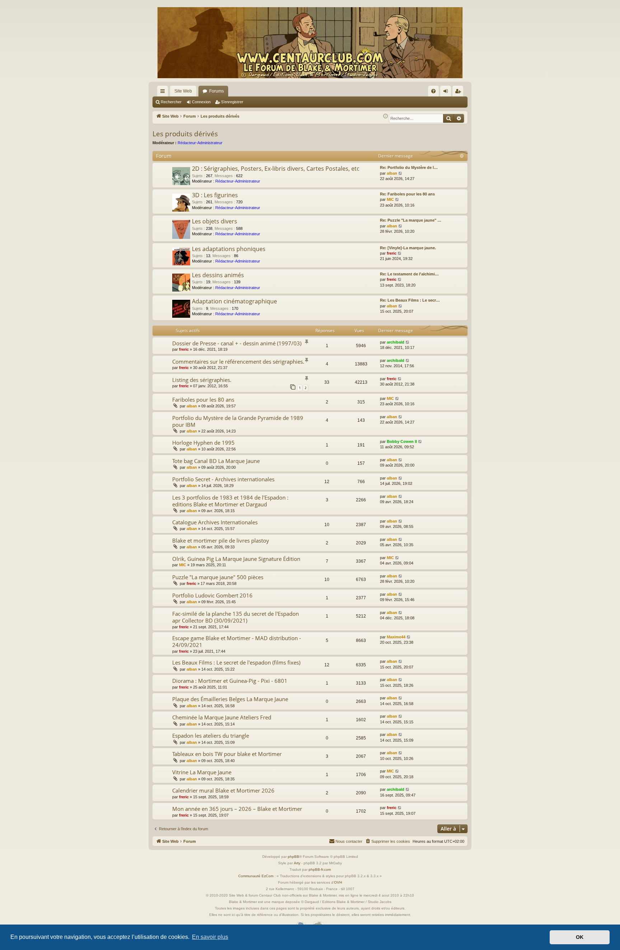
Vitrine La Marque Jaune (201, 772)
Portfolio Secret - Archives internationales (223, 479)
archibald (395, 342)
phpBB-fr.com (320, 869)
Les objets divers (214, 221)
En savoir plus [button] (210, 937)
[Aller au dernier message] (407, 342)
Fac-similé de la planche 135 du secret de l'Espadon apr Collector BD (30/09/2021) (235, 617)
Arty (297, 863)
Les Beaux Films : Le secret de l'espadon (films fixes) (236, 662)
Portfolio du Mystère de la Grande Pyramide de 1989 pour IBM (237, 421)
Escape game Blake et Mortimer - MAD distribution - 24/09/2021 (236, 641)
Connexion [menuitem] (447, 92)
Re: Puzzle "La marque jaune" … (410, 220)
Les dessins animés (218, 275)
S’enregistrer (232, 102)
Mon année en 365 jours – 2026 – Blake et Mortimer (237, 808)
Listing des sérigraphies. (201, 379)
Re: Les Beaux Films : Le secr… (410, 300)
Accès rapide (164, 92)
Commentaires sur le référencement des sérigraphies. (238, 361)
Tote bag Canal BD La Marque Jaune (216, 460)
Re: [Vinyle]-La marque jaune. (408, 248)
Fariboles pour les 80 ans (203, 399)
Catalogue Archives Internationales (215, 522)
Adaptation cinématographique (234, 301)
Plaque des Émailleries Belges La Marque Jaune (230, 699)
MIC (390, 199)
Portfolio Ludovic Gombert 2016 (212, 595)
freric (391, 253)
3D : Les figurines (215, 195)
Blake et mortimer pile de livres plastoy (220, 540)
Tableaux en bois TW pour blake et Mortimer (227, 753)
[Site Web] (310, 43)
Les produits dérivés (185, 133)
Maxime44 (396, 637)
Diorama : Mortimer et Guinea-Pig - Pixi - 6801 (229, 680)
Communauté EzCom (255, 876)
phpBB (293, 857)
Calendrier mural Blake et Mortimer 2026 (223, 790)
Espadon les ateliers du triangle (210, 735)
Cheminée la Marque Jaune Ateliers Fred (221, 717)
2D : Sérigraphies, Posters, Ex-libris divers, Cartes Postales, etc (276, 168)
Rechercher (171, 102)
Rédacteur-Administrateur (200, 143)
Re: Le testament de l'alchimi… (409, 274)
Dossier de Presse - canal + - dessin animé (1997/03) (236, 343)
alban (392, 173)
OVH (338, 882)
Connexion (201, 102)
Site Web (183, 91)
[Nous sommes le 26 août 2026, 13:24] (385, 116)
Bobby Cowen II (402, 441)
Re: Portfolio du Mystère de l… (409, 167)
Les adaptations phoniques (229, 249)
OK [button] (579, 937)
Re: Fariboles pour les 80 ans (407, 194)
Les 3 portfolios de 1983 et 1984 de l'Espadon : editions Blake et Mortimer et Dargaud (230, 501)
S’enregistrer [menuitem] (459, 92)
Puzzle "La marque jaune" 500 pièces (217, 577)
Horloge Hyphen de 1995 (203, 442)
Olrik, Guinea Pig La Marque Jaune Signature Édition (236, 558)
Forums (216, 91)
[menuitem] (433, 91)
